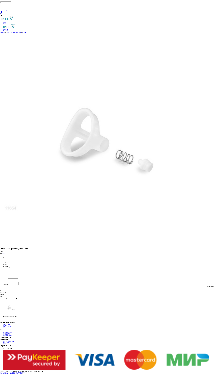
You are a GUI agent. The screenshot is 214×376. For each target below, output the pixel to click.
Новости (4, 343)
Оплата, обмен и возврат (7, 335)
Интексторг (2, 32)
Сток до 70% (5, 30)
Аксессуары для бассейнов (16, 32)
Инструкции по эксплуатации (8, 341)
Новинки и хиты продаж (7, 332)
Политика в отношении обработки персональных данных (11, 373)
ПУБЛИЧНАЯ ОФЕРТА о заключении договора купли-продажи (12, 372)
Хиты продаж (5, 29)
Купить (4, 253)
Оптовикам (5, 325)
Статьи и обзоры (6, 342)
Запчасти (24, 32)
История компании (6, 324)
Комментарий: (5, 284)
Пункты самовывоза (6, 333)
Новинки (4, 23)
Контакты (4, 327)
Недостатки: (5, 280)
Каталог (4, 22)
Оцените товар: (6, 273)
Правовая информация (7, 326)
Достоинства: (5, 277)
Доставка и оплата (6, 334)
